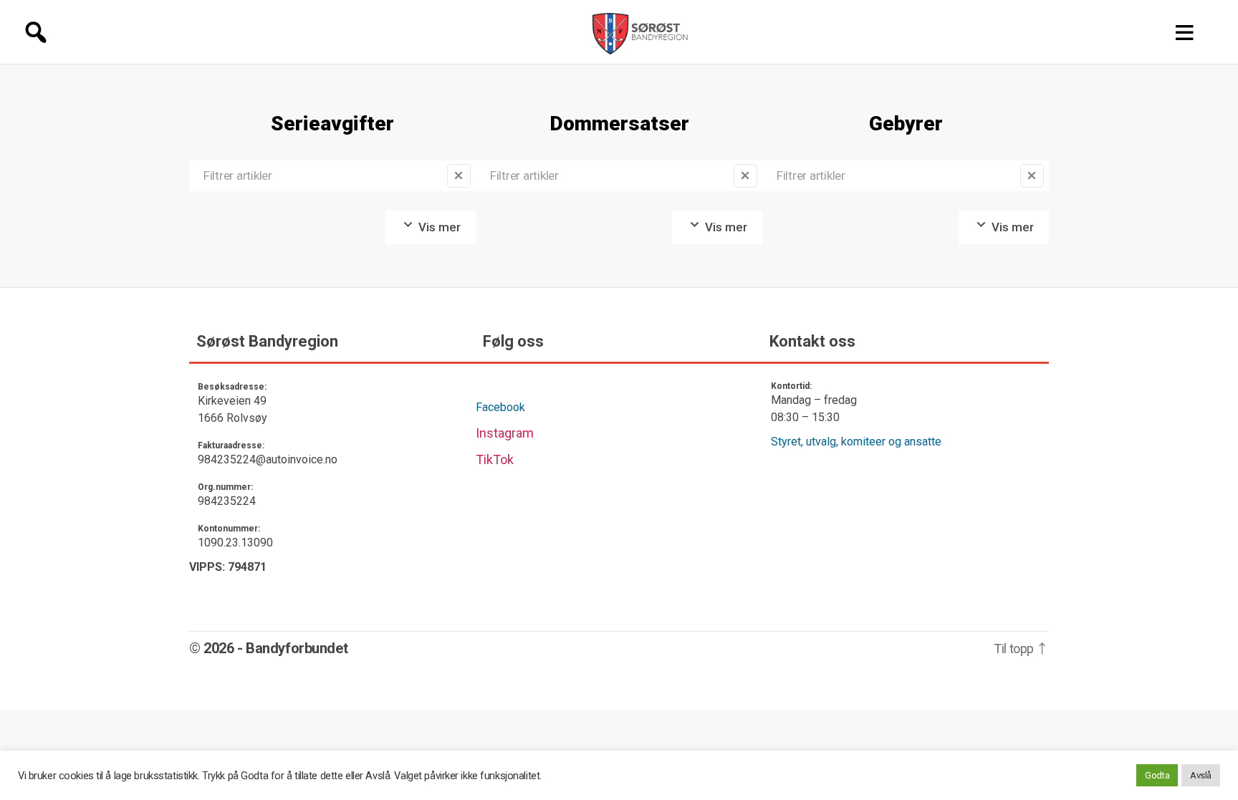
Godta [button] (1157, 775)
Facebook (500, 407)
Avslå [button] (1200, 775)
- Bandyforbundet (292, 648)
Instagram (505, 432)
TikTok (495, 459)
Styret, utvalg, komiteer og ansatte (856, 441)
